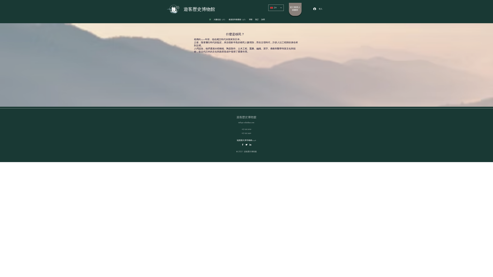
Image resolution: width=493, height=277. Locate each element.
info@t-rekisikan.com (246, 122)
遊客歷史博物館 (246, 117)
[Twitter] (246, 144)
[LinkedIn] (250, 144)
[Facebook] (242, 144)
